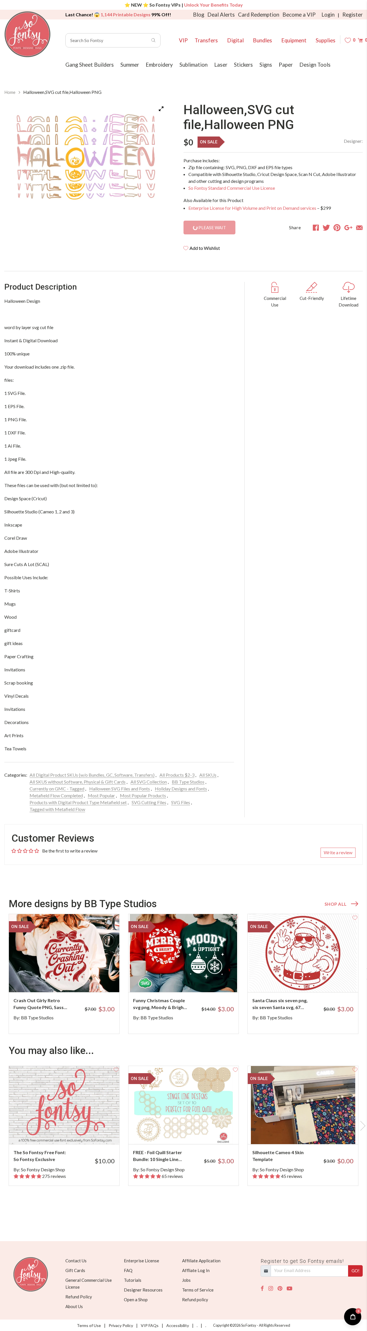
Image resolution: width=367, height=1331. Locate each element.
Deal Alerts (221, 14)
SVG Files (180, 802)
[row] (183, 974)
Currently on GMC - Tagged (57, 788)
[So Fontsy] (27, 34)
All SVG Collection (148, 781)
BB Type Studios (188, 781)
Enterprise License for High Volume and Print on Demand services (252, 208)
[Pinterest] (280, 1288)
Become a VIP (299, 14)
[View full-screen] (161, 108)
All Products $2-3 (176, 775)
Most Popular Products (143, 795)
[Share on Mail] (359, 227)
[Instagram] (270, 1288)
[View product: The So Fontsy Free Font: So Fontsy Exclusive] (64, 1105)
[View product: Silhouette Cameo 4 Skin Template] (303, 1105)
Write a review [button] (338, 852)
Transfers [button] (206, 40)
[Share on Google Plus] (348, 227)
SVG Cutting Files (149, 802)
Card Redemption (258, 14)
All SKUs (207, 775)
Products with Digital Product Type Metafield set (78, 802)
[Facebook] (262, 1288)
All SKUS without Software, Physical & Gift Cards (78, 781)
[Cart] (360, 40)
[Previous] (15, 159)
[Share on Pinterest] (337, 227)
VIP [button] (183, 40)
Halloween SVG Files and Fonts (119, 788)
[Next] (156, 159)
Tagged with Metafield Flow (57, 809)
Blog (198, 14)
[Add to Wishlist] (116, 917)
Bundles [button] (262, 40)
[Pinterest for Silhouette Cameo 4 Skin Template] (309, 1132)
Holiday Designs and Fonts (181, 788)
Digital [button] (235, 40)
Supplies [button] (325, 40)
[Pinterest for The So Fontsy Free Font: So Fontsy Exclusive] (70, 1132)
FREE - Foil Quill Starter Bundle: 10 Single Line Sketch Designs (157, 1156)
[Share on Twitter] (326, 227)
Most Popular (101, 795)
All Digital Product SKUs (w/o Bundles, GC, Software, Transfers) (92, 775)
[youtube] (289, 1288)
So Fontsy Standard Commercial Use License (231, 188)
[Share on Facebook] (316, 227)
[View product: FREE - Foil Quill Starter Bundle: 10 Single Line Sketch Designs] (183, 1105)
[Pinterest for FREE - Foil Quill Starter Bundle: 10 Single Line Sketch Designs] (189, 1132)
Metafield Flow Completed (56, 795)
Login (328, 14)
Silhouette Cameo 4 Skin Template (278, 1156)
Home (9, 92)
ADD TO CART (95, 980)
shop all (335, 904)
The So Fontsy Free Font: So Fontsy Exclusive (39, 1156)
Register (352, 14)
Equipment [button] (294, 40)
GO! (356, 1270)
